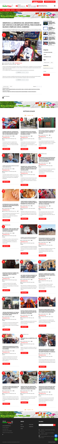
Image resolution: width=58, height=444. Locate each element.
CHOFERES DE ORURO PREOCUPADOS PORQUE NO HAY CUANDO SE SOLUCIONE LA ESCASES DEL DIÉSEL (10, 387)
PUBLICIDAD (31, 424)
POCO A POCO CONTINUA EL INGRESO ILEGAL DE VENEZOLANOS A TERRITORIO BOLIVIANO (47, 132)
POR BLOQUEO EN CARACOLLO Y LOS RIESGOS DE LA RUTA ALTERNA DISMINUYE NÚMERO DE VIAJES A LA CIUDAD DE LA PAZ (47, 239)
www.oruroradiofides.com (6, 425)
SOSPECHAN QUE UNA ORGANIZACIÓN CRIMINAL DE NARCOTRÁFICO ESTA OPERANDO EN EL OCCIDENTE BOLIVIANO (29, 387)
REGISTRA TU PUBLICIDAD (50, 1)
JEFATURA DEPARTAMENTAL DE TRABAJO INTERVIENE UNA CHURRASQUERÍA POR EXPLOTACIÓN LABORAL (10, 313)
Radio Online (40, 1)
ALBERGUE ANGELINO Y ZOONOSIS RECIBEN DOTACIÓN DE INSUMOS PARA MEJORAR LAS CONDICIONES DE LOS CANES (10, 133)
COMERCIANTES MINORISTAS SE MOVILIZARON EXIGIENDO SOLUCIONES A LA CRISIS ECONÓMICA (10, 347)
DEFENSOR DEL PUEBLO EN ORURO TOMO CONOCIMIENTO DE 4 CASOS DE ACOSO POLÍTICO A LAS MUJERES (10, 230)
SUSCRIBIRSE (46, 74)
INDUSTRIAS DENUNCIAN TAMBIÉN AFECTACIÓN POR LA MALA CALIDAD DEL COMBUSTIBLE (10, 274)
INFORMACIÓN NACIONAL (48, 52)
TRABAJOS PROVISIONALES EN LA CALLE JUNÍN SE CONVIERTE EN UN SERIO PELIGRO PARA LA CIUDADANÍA (47, 203)
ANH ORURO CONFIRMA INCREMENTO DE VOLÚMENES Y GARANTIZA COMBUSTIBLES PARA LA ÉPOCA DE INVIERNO (29, 276)
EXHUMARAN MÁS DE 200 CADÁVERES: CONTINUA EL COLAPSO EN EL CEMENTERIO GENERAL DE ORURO (29, 133)
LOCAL (22, 428)
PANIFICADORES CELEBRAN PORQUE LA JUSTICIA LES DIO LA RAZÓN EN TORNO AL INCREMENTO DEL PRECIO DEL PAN (29, 202)
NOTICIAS (22, 426)
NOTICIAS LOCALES (5, 86)
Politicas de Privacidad (52, 442)
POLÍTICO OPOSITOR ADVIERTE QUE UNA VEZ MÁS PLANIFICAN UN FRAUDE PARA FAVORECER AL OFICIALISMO (28, 312)
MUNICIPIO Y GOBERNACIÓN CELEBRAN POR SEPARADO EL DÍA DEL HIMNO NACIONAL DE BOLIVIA (47, 275)
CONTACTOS (31, 426)
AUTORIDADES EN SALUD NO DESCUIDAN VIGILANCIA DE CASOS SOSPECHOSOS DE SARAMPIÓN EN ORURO (10, 205)
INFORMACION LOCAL (18, 63)
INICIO (11, 86)
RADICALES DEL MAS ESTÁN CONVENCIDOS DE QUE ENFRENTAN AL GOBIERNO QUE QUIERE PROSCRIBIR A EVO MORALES (47, 350)
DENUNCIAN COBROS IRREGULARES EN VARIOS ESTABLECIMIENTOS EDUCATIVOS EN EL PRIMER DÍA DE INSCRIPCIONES (47, 311)
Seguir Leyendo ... (6, 148)
